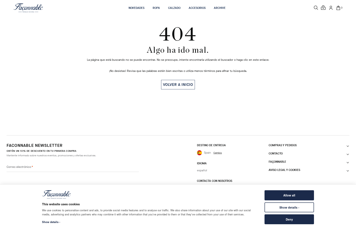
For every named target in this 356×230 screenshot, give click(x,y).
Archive (220, 8)
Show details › (289, 207)
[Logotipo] (28, 7)
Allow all (289, 195)
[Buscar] (316, 7)
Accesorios (197, 8)
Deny (289, 219)
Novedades (136, 8)
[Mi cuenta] (330, 7)
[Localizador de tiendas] (323, 7)
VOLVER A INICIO (178, 84)
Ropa (156, 8)
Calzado (174, 8)
